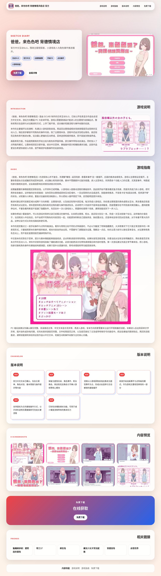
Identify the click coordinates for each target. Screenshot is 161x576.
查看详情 (33, 73)
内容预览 (136, 6)
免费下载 (147, 6)
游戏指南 (114, 6)
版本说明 (125, 6)
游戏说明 (103, 6)
